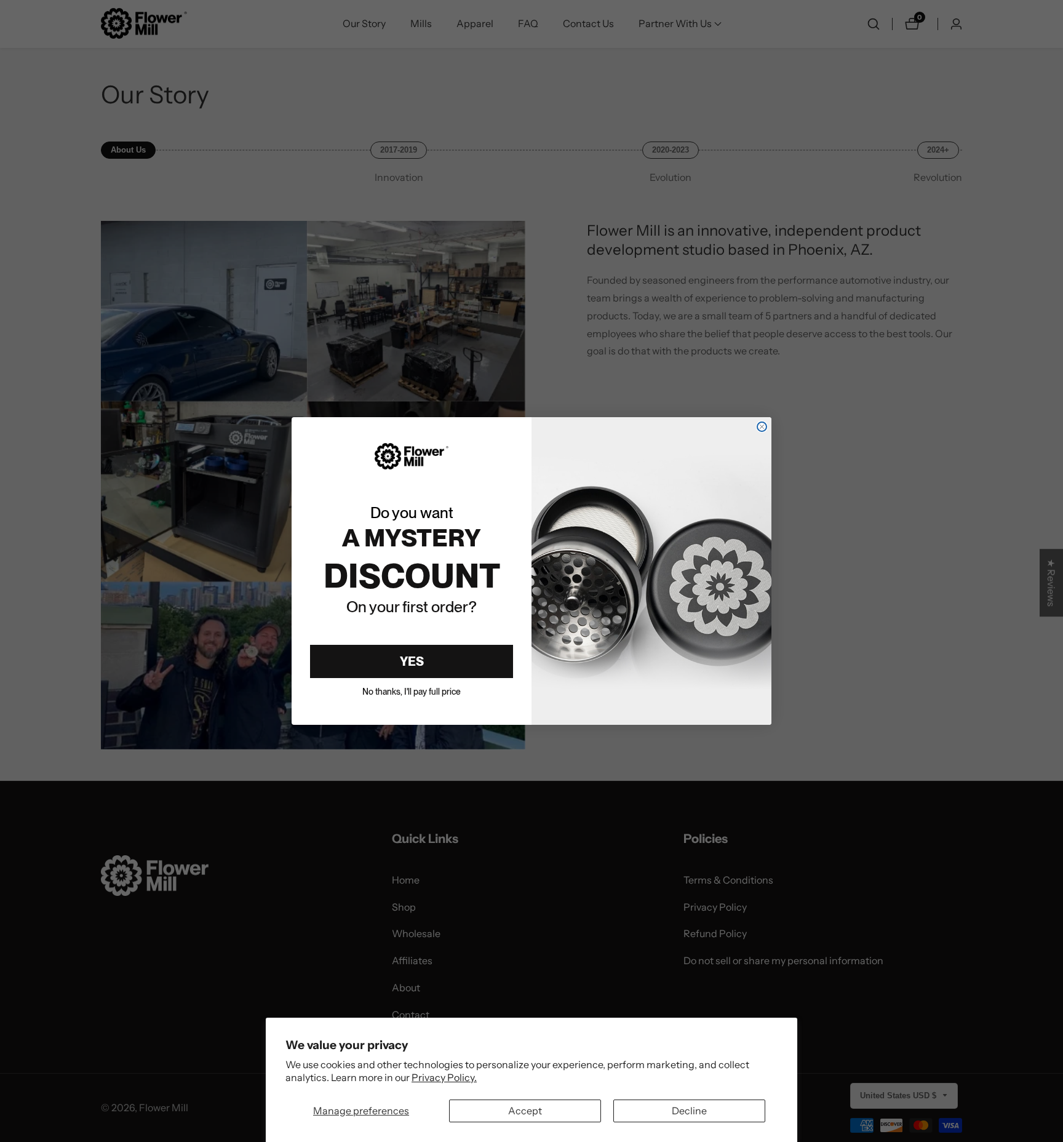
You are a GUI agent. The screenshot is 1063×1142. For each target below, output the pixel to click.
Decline (689, 1110)
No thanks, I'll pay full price (411, 691)
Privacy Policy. (444, 1077)
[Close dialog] (761, 426)
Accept (525, 1110)
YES (412, 661)
